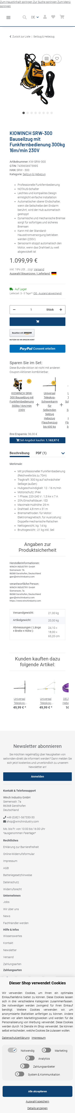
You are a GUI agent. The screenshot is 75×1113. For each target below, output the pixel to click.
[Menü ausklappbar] (8, 15)
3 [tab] (31, 113)
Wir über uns (11, 909)
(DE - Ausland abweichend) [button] (47, 293)
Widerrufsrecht (12, 889)
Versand (39, 269)
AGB (6, 868)
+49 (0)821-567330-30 (20, 817)
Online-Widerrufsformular (19, 854)
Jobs (6, 902)
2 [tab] (27, 113)
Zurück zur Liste (21, 36)
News (6, 916)
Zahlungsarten (12, 964)
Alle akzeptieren (37, 1091)
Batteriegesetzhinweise (17, 875)
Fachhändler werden (16, 923)
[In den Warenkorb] (13, 47)
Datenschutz (11, 882)
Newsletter (10, 950)
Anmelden (37, 776)
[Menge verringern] (14, 309)
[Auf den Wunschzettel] (57, 58)
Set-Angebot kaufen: (39, 440)
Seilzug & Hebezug (34, 174)
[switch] (12, 1050)
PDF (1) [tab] (41, 453)
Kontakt (8, 943)
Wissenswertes (12, 936)
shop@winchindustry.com (22, 821)
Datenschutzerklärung (16, 1037)
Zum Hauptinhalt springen (16, 2)
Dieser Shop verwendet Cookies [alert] (37, 983)
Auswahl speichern (37, 1101)
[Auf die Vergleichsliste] (46, 58)
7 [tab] (47, 113)
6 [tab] (43, 113)
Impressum (10, 861)
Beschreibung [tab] (19, 453)
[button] (26, 17)
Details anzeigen (37, 1108)
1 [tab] (23, 113)
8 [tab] (51, 113)
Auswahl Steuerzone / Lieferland (30, 273)
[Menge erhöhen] (60, 309)
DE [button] (33, 17)
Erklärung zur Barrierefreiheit (21, 847)
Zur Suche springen (45, 2)
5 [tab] (39, 113)
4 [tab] (35, 113)
